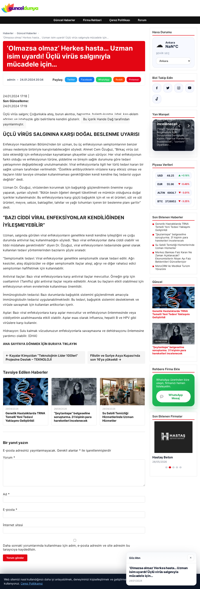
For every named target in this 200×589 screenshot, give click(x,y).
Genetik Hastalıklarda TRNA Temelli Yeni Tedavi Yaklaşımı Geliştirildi (172, 227)
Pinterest (134, 79)
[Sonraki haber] (188, 125)
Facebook (86, 79)
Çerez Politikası (119, 20)
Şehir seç (163, 53)
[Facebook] (156, 88)
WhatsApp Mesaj (171, 396)
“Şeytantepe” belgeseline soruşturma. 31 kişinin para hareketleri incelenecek (171, 237)
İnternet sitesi (13, 525)
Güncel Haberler (64, 20)
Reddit (119, 79)
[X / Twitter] (167, 88)
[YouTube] (189, 88)
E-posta (10, 509)
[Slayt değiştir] (166, 467)
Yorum (9, 457)
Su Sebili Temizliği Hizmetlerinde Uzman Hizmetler (175, 246)
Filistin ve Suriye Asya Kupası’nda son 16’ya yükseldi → (115, 357)
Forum (142, 20)
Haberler (8, 33)
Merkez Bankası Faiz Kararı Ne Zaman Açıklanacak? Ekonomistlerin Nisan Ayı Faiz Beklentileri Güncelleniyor (173, 257)
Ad (6, 494)
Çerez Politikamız (32, 583)
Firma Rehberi (92, 20)
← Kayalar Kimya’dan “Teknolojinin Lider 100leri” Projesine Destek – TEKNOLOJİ (42, 357)
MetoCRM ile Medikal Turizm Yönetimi (172, 267)
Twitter (71, 79)
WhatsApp (103, 79)
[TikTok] (156, 98)
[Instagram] (178, 88)
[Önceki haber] (180, 125)
